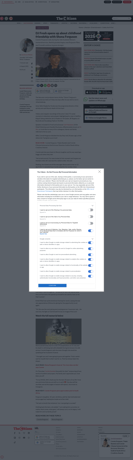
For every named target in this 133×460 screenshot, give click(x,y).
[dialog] (66, 230)
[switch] (90, 210)
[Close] (100, 172)
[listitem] (66, 206)
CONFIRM (52, 285)
